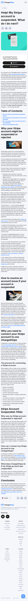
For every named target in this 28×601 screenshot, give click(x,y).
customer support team (8, 314)
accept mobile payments (10, 344)
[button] (25, 2)
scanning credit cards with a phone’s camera (11, 346)
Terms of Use (16, 598)
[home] (7, 2)
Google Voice (4, 264)
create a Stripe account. (19, 455)
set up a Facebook (12, 253)
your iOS (19, 457)
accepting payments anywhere (17, 74)
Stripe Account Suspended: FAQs (10, 124)
